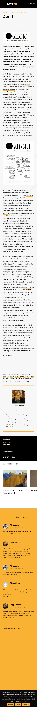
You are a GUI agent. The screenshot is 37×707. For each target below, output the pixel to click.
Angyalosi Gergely (11, 376)
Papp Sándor (6, 12)
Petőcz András (21, 380)
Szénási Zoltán (10, 382)
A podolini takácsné (12, 374)
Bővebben (26, 704)
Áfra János (14, 525)
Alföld (26, 374)
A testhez (21, 374)
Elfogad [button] (10, 704)
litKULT (25, 12)
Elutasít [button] (18, 704)
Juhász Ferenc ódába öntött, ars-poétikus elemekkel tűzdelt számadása (18, 86)
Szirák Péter (27, 287)
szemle (21, 12)
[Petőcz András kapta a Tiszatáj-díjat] (15, 478)
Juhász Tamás (14, 378)
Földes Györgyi (24, 376)
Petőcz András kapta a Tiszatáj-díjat (13, 492)
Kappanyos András (23, 378)
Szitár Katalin (26, 382)
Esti (18, 376)
